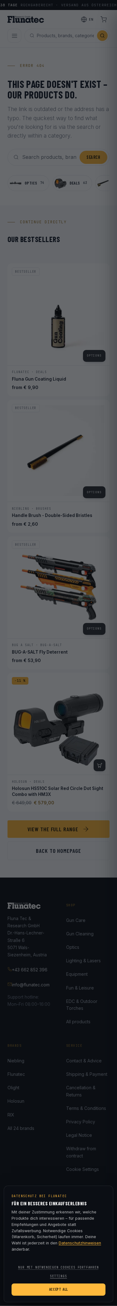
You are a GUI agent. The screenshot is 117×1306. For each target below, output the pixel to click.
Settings (58, 1276)
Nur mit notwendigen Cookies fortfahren (58, 1267)
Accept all (58, 1289)
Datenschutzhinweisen (80, 1243)
